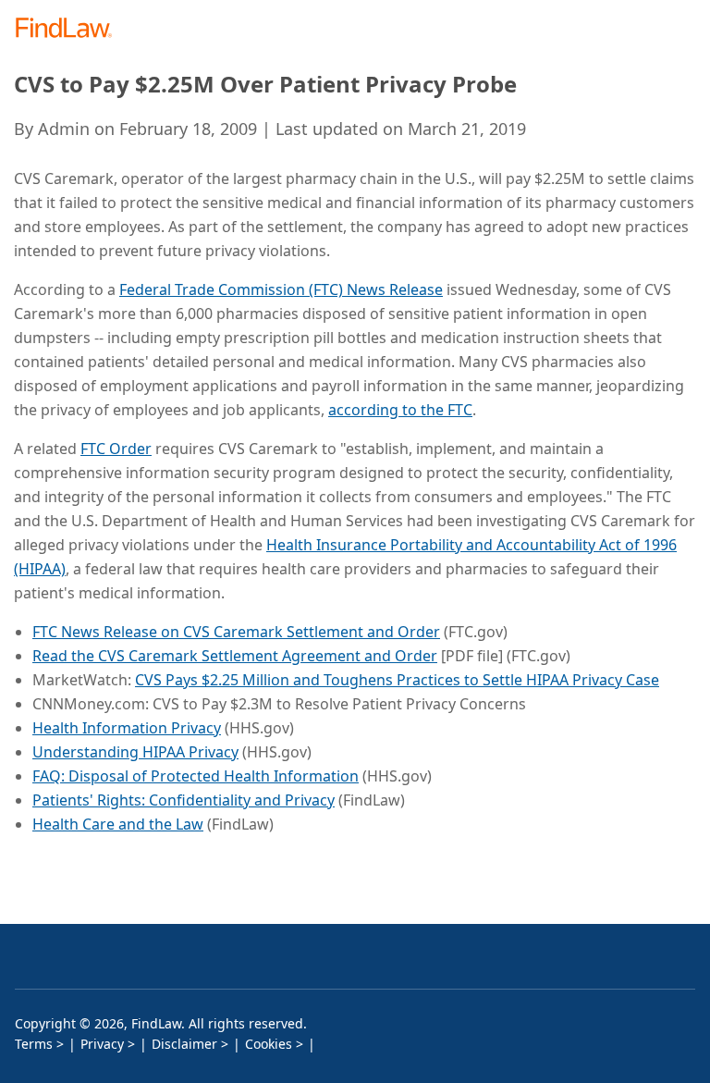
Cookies (268, 1043)
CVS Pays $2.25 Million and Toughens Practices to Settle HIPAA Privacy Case (397, 680)
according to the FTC (400, 410)
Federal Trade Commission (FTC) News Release (281, 289)
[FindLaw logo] (69, 29)
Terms (34, 1043)
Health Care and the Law (117, 824)
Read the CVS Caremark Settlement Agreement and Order (234, 656)
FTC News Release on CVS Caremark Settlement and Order (236, 631)
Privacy (102, 1043)
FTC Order (116, 448)
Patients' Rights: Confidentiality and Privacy (183, 800)
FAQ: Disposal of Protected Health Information (195, 776)
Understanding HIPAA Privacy (135, 752)
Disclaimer (184, 1043)
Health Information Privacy (126, 728)
